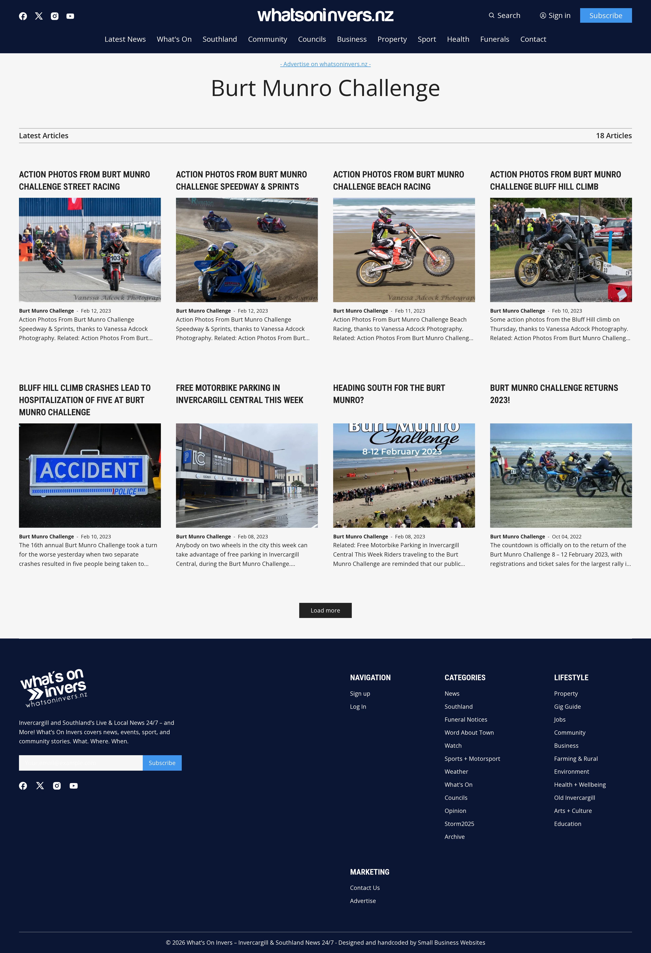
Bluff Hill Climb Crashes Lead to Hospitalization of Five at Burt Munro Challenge (85, 400)
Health (458, 39)
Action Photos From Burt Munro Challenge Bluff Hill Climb (555, 180)
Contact (533, 39)
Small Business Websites (451, 942)
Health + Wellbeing (580, 784)
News (452, 693)
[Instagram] (54, 16)
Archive (455, 837)
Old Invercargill (574, 797)
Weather (456, 771)
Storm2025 (459, 824)
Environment (571, 771)
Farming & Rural (576, 758)
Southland (220, 39)
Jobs (560, 719)
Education (567, 824)
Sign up (360, 693)
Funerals (494, 39)
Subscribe (606, 15)
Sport (427, 39)
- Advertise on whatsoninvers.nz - (325, 64)
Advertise (363, 901)
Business (352, 39)
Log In (358, 706)
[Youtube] (70, 16)
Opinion (455, 811)
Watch (453, 745)
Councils (312, 39)
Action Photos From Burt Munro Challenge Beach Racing (398, 180)
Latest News (125, 39)
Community (267, 39)
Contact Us (365, 888)
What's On (174, 39)
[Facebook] (23, 16)
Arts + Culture (573, 811)
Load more (325, 610)
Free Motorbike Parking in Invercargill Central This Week (239, 394)
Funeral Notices (466, 719)
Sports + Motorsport (472, 758)
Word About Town (469, 732)
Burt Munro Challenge (46, 310)
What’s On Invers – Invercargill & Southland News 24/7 (260, 942)
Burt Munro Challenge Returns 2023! (554, 394)
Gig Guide (567, 706)
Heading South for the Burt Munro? (389, 394)
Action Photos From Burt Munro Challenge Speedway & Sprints (241, 180)
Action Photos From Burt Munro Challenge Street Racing (84, 180)
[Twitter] (39, 16)
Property (392, 39)
